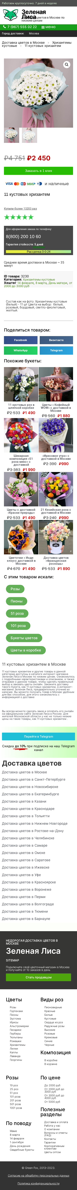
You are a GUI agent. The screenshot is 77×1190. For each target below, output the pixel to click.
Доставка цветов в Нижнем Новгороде (35, 823)
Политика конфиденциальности (38, 1183)
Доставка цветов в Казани (24, 801)
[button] (15, 589)
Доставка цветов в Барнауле (26, 919)
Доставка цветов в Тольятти (26, 816)
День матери (58, 283)
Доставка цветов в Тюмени (25, 911)
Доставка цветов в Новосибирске (30, 787)
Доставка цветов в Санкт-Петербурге (33, 779)
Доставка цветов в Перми (23, 897)
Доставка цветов (32, 763)
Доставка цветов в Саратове (26, 860)
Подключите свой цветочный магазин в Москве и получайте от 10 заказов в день (37, 968)
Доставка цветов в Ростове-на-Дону (33, 831)
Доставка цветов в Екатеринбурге (30, 794)
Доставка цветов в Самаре (24, 845)
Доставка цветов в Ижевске (25, 867)
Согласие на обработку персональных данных (38, 1175)
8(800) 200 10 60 (23, 236)
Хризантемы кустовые (39, 279)
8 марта (41, 283)
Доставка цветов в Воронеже (26, 889)
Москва (33, 33)
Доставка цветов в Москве (23, 42)
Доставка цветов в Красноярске (29, 882)
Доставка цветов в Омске (23, 853)
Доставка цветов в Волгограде (28, 904)
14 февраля (25, 283)
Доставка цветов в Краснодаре (28, 809)
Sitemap (12, 960)
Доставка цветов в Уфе (21, 875)
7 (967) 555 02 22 (22, 27)
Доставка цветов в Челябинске (28, 838)
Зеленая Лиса (34, 14)
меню (50, 26)
